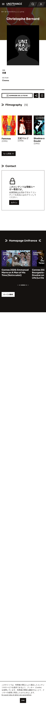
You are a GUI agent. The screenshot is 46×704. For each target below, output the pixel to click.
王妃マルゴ (23, 138)
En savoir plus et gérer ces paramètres (16, 695)
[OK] (23, 700)
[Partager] (36, 95)
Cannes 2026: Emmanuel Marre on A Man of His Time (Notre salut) (15, 273)
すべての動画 (8, 294)
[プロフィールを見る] (41, 4)
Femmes (6, 138)
